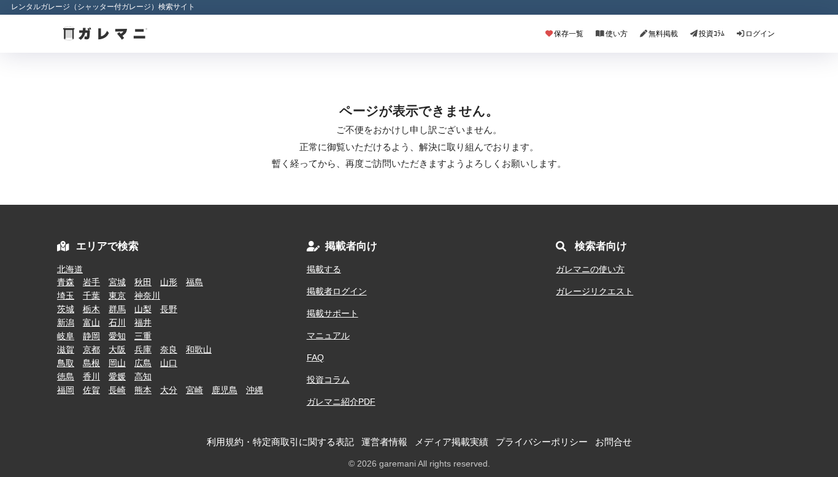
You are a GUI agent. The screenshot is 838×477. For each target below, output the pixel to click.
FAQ (315, 357)
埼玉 (65, 295)
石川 (117, 322)
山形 (168, 282)
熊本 (143, 390)
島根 (91, 363)
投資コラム (328, 379)
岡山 (117, 363)
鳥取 (65, 363)
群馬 (117, 309)
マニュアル (328, 335)
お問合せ (613, 442)
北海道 (70, 269)
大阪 (117, 349)
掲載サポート (332, 313)
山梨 (143, 309)
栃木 (91, 309)
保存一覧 (568, 33)
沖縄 (254, 390)
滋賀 (65, 349)
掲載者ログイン (337, 291)
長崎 (117, 390)
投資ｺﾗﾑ (712, 33)
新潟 (65, 322)
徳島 (65, 376)
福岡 (65, 390)
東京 (117, 295)
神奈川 (147, 295)
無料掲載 (663, 33)
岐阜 (65, 336)
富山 (91, 322)
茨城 (65, 309)
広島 (143, 363)
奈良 (168, 349)
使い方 (616, 33)
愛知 (117, 336)
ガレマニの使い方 (590, 269)
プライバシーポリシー (542, 442)
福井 (143, 322)
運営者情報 (384, 442)
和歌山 (199, 349)
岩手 (91, 282)
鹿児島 (224, 390)
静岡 (91, 336)
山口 (168, 363)
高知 (143, 376)
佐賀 (91, 390)
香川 (91, 376)
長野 (168, 309)
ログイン (760, 33)
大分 (168, 390)
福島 (194, 282)
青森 (65, 282)
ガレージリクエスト (594, 291)
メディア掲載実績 (451, 442)
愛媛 (117, 376)
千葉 (91, 295)
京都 (91, 349)
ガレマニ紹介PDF (341, 401)
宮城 (117, 282)
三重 (143, 336)
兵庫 (143, 349)
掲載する (324, 269)
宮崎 (194, 390)
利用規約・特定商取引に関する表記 (280, 442)
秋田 (143, 282)
